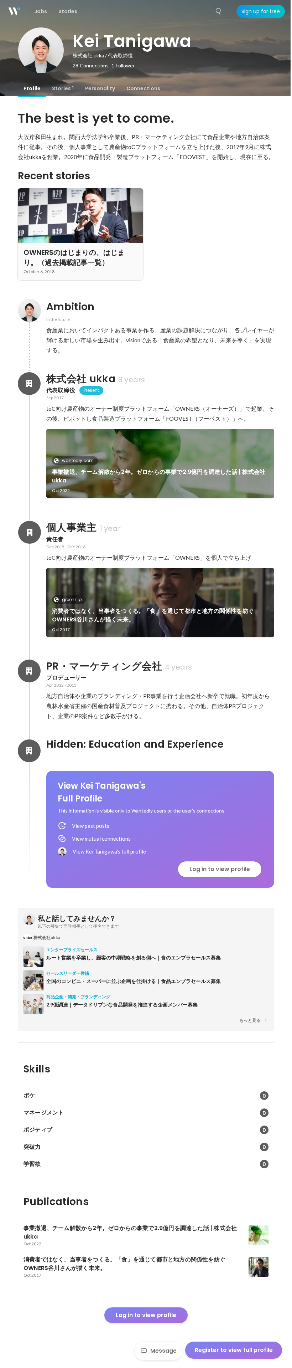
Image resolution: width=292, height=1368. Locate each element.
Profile (32, 88)
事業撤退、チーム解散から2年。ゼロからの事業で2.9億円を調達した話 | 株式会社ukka (158, 476)
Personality (100, 88)
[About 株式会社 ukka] (29, 383)
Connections (143, 88)
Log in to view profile (219, 869)
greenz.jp (72, 599)
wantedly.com (78, 460)
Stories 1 (63, 88)
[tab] (32, 88)
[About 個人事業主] (29, 532)
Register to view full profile (234, 1350)
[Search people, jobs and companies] (219, 11)
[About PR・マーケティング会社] (29, 671)
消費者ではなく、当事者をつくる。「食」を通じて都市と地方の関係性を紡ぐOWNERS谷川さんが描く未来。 (153, 615)
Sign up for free (260, 11)
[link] (160, 463)
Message (163, 1351)
